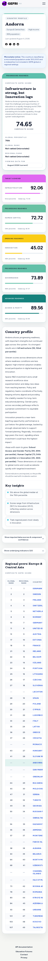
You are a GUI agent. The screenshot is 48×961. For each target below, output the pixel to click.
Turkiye (37, 800)
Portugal (38, 668)
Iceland (37, 663)
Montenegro (40, 836)
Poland (37, 704)
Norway (37, 617)
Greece (36, 732)
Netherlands (40, 611)
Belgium (37, 657)
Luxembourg (39, 715)
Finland (37, 600)
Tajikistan (38, 927)
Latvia (36, 727)
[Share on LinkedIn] (14, 44)
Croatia (37, 738)
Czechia (37, 680)
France (37, 646)
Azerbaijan (39, 903)
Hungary (37, 751)
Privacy (24, 958)
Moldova (38, 789)
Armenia (37, 830)
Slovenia (38, 685)
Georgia (37, 806)
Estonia (37, 640)
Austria (37, 634)
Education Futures (24, 951)
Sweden (37, 594)
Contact (24, 955)
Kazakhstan (39, 824)
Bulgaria (37, 783)
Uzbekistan (39, 865)
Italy (35, 721)
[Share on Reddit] (18, 44)
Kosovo (37, 922)
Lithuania (38, 674)
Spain (36, 698)
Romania (37, 892)
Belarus (37, 854)
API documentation (24, 947)
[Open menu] (44, 3)
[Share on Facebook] (6, 44)
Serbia (36, 794)
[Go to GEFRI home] (4, 3)
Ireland (37, 651)
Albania (37, 848)
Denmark (37, 588)
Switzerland (40, 606)
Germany (37, 623)
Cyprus (37, 709)
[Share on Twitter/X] (10, 44)
